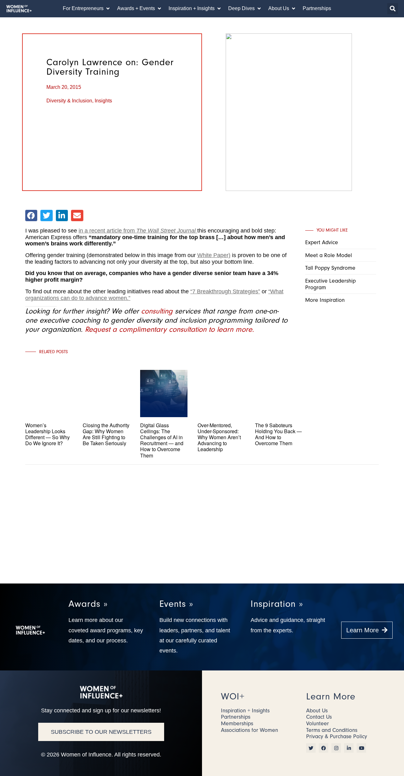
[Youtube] (361, 748)
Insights (103, 100)
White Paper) (213, 255)
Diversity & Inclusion (69, 100)
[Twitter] (311, 748)
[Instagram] (336, 748)
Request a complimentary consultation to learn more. (169, 329)
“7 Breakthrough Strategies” (225, 291)
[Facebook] (323, 748)
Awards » (88, 603)
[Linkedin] (349, 748)
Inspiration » (277, 603)
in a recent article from (137, 230)
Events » (176, 603)
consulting (157, 311)
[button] (87, 8)
